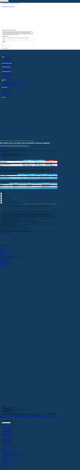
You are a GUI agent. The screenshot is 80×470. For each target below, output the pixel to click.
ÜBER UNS (5, 467)
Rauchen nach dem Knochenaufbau (6, 263)
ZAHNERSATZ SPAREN (15, 416)
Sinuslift (1, 265)
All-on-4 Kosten (44, 231)
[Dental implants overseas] (8, 419)
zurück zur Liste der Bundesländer (6, 229)
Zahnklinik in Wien (7, 69)
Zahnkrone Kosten (7, 58)
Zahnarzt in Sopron (7, 68)
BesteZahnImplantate (8, 233)
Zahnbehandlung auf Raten (8, 61)
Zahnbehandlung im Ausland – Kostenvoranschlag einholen (14, 455)
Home (1, 149)
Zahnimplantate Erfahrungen (9, 64)
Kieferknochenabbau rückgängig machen (7, 258)
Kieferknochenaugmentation (5, 261)
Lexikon (5, 465)
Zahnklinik (9, 220)
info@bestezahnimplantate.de (14, 3)
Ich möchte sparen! (76, 191)
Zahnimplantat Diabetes (8, 443)
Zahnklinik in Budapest (8, 439)
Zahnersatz (6, 460)
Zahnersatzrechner (7, 62)
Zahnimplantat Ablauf (3, 249)
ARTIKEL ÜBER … (5, 456)
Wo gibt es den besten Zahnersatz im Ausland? (12, 452)
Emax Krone (2, 253)
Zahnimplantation (13, 222)
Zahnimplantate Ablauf (8, 442)
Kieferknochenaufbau (7, 444)
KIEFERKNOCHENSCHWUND (5, 416)
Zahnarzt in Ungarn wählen (8, 67)
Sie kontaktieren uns (5, 211)
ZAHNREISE (4, 448)
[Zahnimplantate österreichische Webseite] (2, 419)
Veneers (5, 445)
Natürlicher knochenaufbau (4, 262)
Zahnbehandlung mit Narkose (9, 447)
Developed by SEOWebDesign (28, 418)
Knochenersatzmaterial (4, 264)
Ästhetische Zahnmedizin (8, 464)
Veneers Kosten (6, 60)
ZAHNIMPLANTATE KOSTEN (25, 416)
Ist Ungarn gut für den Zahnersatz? (10, 454)
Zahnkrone (5, 446)
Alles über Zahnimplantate (8, 450)
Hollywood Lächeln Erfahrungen (9, 66)
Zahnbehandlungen (7, 463)
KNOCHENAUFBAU (52, 416)
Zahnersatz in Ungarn (3, 255)
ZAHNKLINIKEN (34, 416)
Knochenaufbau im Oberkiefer (5, 259)
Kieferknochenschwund (4, 260)
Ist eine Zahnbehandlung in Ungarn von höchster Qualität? (14, 451)
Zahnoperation (2, 252)
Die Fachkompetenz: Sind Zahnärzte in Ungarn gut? (13, 453)
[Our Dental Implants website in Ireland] (6, 419)
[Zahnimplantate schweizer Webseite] (3, 419)
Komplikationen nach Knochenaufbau (6, 257)
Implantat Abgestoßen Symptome (6, 248)
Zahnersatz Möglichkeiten (8, 441)
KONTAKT (2, 417)
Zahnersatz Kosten (7, 59)
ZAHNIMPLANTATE (40, 416)
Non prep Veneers (3, 254)
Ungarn (20, 155)
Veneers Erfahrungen (7, 65)
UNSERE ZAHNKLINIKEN (6, 67)
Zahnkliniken (6, 462)
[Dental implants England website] (5, 419)
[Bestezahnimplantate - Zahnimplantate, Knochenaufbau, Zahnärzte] (4, 52)
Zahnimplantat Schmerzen (4, 250)
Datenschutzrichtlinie (42, 413)
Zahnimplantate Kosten (8, 57)
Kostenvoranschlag (6, 213)
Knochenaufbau (6, 458)
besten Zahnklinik (17, 213)
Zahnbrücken (6, 461)
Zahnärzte (5, 459)
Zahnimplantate (27, 214)
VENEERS (47, 416)
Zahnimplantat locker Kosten (5, 251)
